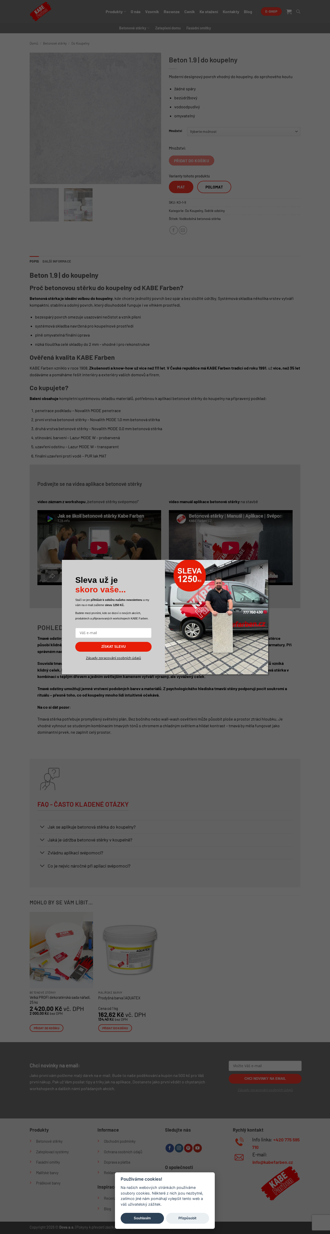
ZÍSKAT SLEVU (113, 647)
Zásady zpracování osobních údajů (113, 658)
